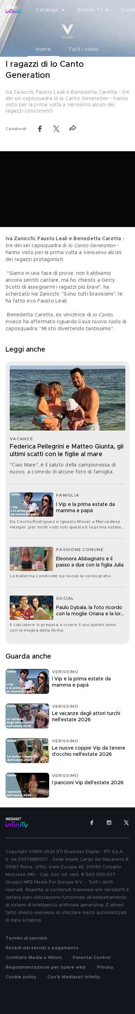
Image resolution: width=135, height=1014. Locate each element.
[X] (126, 823)
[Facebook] (92, 823)
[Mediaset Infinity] (14, 10)
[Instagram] (109, 823)
